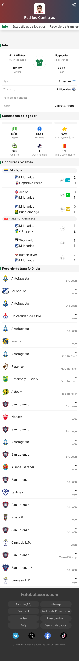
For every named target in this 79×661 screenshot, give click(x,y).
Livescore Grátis (56, 618)
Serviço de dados (55, 625)
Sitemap (56, 604)
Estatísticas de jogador (29, 26)
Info (5, 26)
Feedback (23, 611)
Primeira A (15, 170)
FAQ (23, 625)
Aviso (23, 618)
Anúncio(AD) (23, 604)
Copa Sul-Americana (22, 218)
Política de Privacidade (55, 611)
